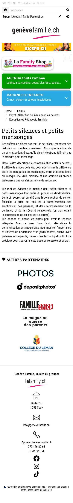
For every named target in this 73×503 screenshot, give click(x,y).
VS (20, 3)
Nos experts (62, 487)
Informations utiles (36, 490)
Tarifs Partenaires (33, 16)
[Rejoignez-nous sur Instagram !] (36, 466)
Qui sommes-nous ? (37, 487)
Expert (6, 16)
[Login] (67, 16)
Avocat (16, 16)
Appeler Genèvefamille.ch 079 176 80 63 (36, 444)
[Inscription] (60, 16)
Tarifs (23, 490)
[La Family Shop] (27, 63)
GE (9, 3)
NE (14, 3)
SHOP (40, 3)
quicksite (22, 487)
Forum (49, 490)
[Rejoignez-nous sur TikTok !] (36, 474)
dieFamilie (29, 3)
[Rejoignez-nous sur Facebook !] (36, 458)
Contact (51, 487)
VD (4, 3)
